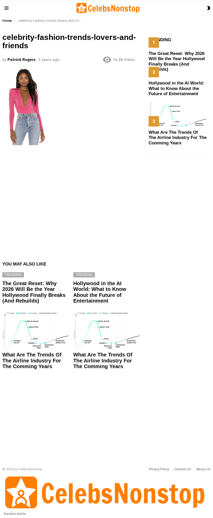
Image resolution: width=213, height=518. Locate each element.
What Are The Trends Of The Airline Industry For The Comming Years (32, 360)
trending (13, 275)
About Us (203, 469)
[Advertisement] (71, 201)
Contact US (182, 469)
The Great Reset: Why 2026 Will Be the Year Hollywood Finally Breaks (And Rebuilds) (33, 292)
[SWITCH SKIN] (209, 8)
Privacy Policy (159, 469)
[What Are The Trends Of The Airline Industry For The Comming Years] (35, 330)
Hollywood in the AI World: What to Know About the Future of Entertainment (99, 292)
